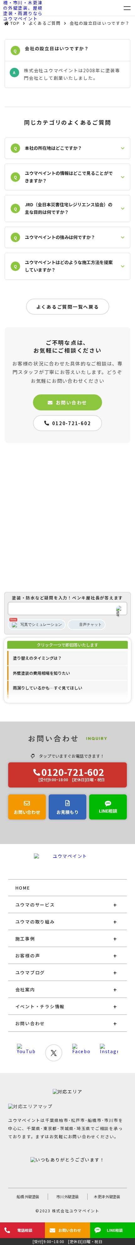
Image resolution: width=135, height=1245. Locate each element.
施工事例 (25, 938)
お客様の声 (27, 955)
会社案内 (25, 989)
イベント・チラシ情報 (40, 1006)
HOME (22, 888)
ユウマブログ (30, 972)
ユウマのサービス (35, 904)
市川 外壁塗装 (67, 1196)
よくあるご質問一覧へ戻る (67, 306)
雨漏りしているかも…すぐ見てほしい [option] (47, 688)
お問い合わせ (72, 402)
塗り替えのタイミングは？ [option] (37, 658)
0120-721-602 (71, 423)
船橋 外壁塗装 (28, 1196)
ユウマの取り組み (35, 921)
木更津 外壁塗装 (107, 1196)
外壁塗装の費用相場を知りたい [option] (41, 673)
